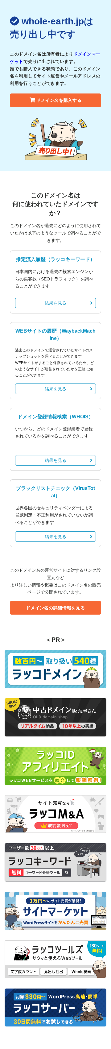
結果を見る (55, 303)
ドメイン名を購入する (59, 100)
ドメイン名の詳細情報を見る (55, 607)
